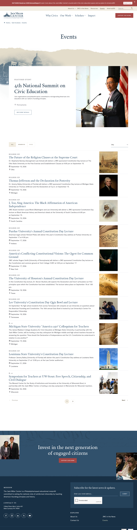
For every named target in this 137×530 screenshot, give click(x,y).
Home (8, 23)
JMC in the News (109, 517)
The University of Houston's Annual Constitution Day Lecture (46, 278)
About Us (73, 517)
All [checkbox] (12, 144)
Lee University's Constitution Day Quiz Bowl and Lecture (43, 302)
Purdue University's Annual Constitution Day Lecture (41, 231)
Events (105, 520)
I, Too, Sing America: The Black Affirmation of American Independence (43, 204)
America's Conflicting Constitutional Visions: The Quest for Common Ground (51, 255)
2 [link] (72, 401)
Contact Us (74, 520)
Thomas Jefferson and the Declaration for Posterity (39, 180)
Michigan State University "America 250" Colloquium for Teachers (49, 326)
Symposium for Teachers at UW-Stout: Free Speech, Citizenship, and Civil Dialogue (50, 378)
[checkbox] (21, 144)
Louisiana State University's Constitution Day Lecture (41, 354)
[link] (125, 400)
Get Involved (16, 23)
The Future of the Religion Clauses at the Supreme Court (43, 157)
